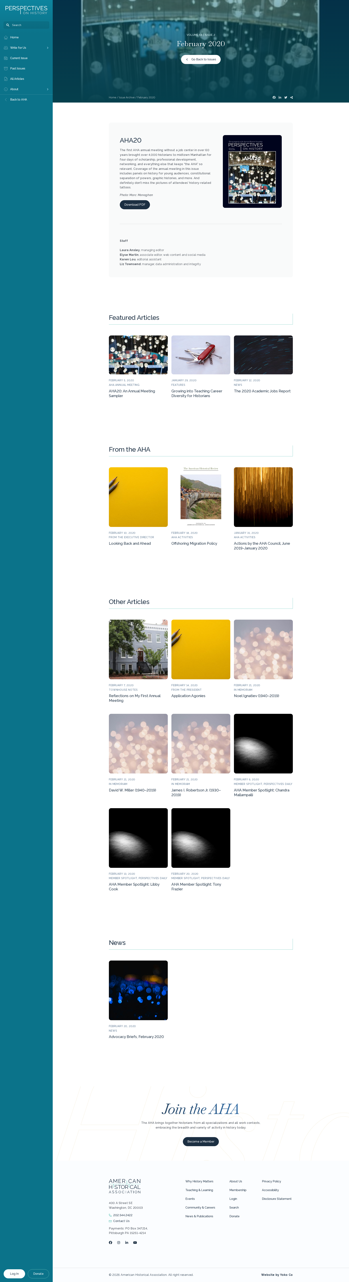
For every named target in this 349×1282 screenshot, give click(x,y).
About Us (235, 1181)
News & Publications (199, 1216)
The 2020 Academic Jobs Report (262, 391)
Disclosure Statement (277, 1199)
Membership (237, 1190)
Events (190, 1199)
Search (234, 1207)
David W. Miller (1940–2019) (132, 790)
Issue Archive (127, 97)
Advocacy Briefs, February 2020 (136, 1037)
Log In (14, 1273)
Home (112, 97)
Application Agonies (188, 696)
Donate (38, 1273)
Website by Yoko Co (277, 1275)
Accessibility (270, 1190)
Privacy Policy (271, 1181)
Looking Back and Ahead (130, 543)
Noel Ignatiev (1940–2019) (256, 696)
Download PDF (134, 204)
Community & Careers (200, 1207)
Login (233, 1199)
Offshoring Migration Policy (194, 543)
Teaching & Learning (199, 1190)
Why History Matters (199, 1181)
